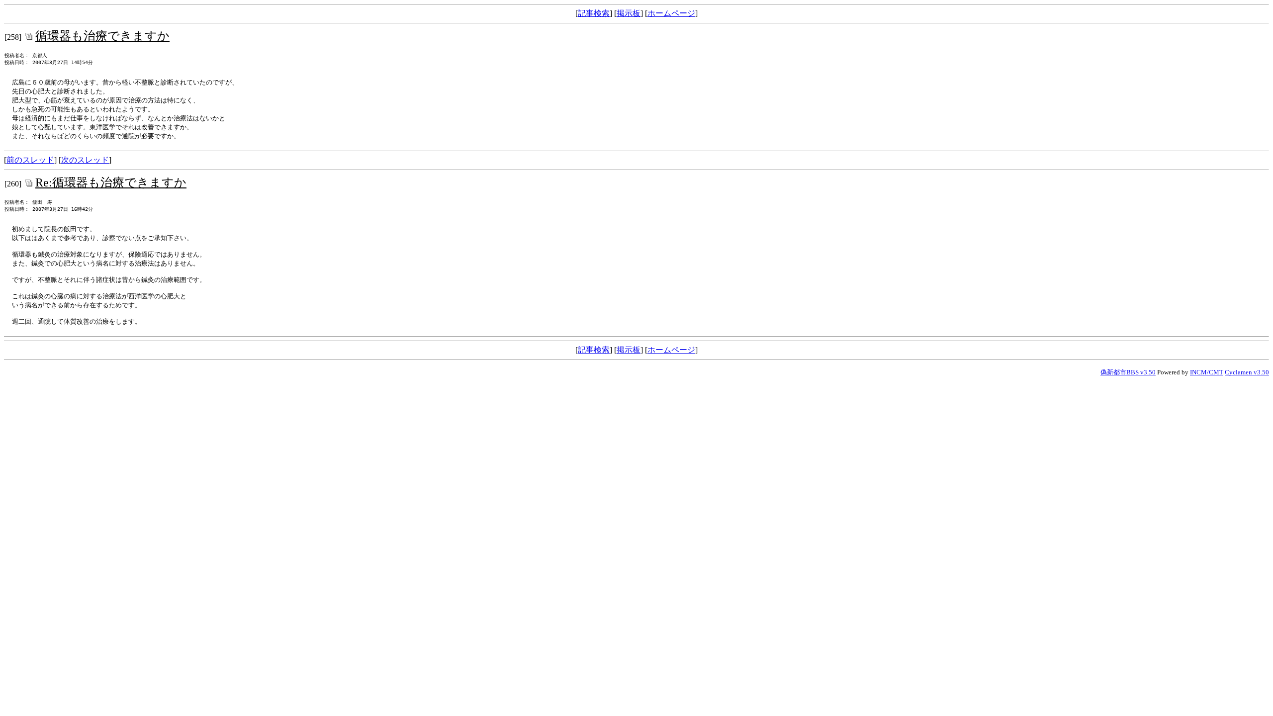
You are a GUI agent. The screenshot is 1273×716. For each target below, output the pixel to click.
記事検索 (594, 13)
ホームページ (671, 13)
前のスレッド (30, 160)
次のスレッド (85, 160)
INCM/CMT (1206, 372)
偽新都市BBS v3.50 (1128, 372)
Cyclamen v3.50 (1247, 372)
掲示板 (628, 13)
